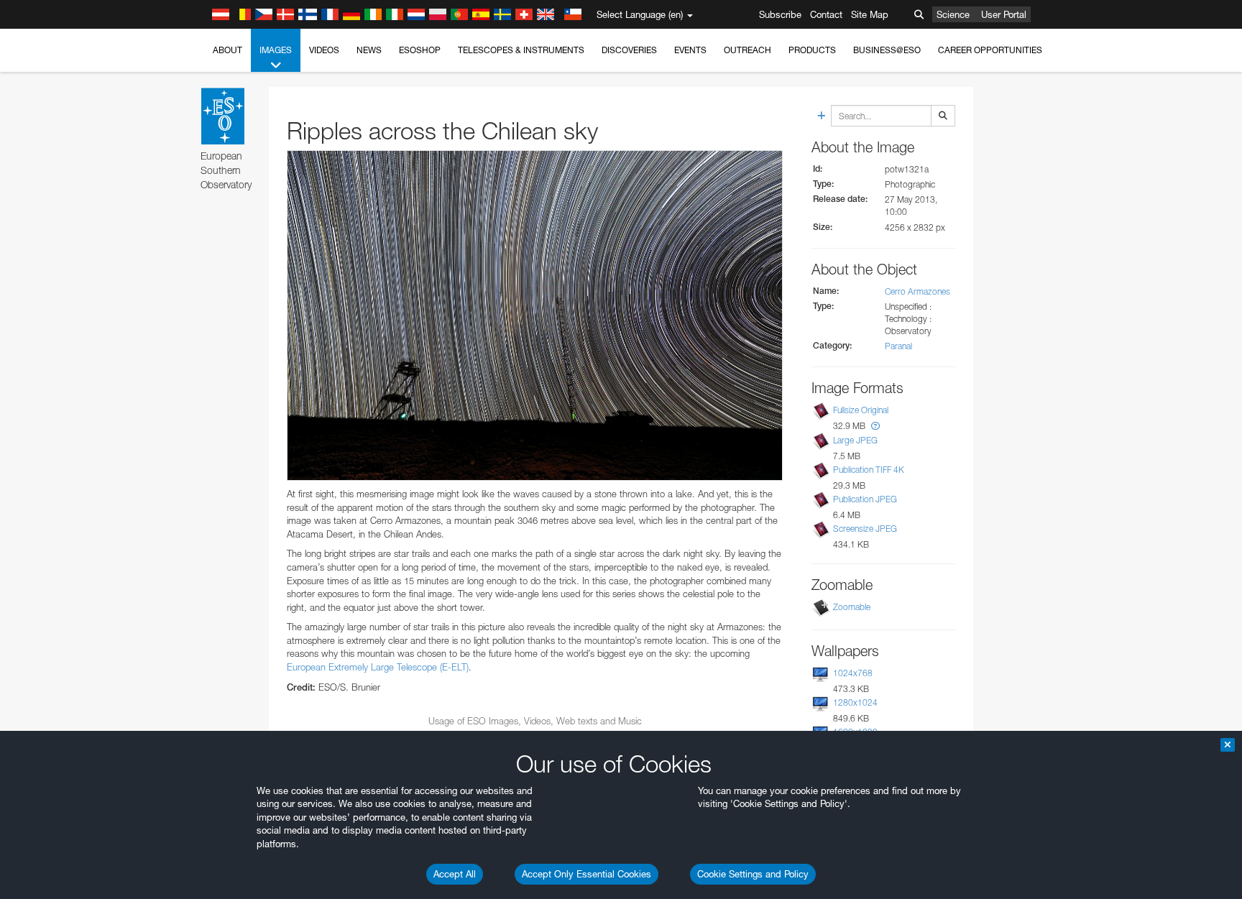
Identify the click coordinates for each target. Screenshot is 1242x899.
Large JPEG (855, 440)
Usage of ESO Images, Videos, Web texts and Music (535, 721)
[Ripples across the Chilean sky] (535, 315)
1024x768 (853, 673)
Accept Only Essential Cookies (586, 874)
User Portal (1003, 14)
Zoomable (851, 606)
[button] (875, 425)
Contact (826, 14)
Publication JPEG (865, 499)
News (369, 50)
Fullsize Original (860, 410)
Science (953, 14)
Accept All (454, 874)
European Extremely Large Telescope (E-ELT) (378, 667)
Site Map (869, 14)
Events (690, 50)
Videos (324, 50)
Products (812, 50)
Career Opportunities (990, 50)
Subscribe (780, 14)
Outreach (747, 50)
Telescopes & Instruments (521, 50)
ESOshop (420, 50)
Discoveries (629, 50)
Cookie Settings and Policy (753, 874)
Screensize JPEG (865, 528)
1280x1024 (855, 702)
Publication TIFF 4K (868, 469)
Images (275, 50)
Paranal (898, 346)
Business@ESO (887, 50)
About (227, 50)
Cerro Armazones (917, 291)
